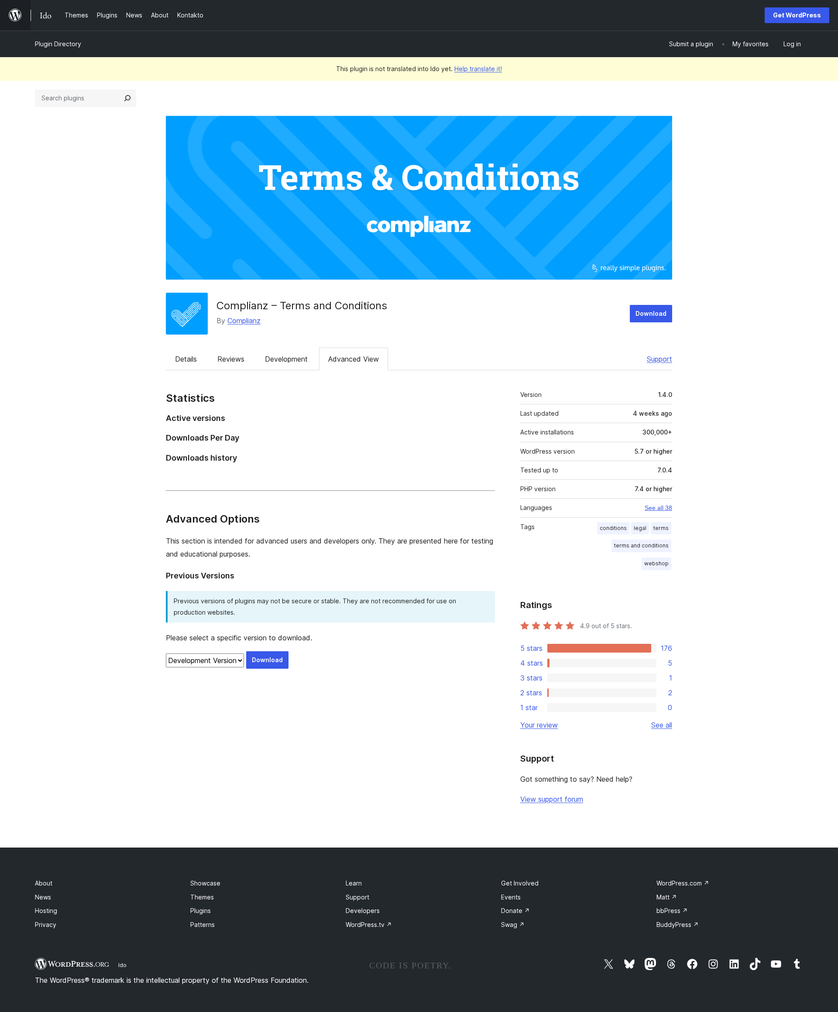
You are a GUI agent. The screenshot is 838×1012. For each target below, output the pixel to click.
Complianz (244, 320)
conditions (613, 528)
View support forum (551, 799)
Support (659, 359)
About (43, 883)
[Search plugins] (127, 98)
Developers (363, 910)
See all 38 (658, 507)
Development (286, 359)
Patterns (202, 924)
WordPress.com (682, 883)
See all (661, 725)
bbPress (672, 910)
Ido (122, 964)
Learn (354, 883)
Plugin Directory (58, 44)
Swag (513, 924)
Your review (539, 725)
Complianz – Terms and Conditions (301, 305)
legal (640, 528)
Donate (515, 910)
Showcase (205, 883)
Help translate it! (478, 68)
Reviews (230, 359)
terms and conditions (641, 545)
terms (661, 528)
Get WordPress (797, 15)
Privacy (45, 924)
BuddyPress (677, 924)
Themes (202, 897)
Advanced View (353, 359)
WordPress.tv (369, 924)
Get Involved (520, 883)
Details (186, 359)
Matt (666, 897)
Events (511, 897)
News (43, 897)
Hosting (46, 910)
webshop (656, 563)
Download (650, 313)
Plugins (200, 910)
